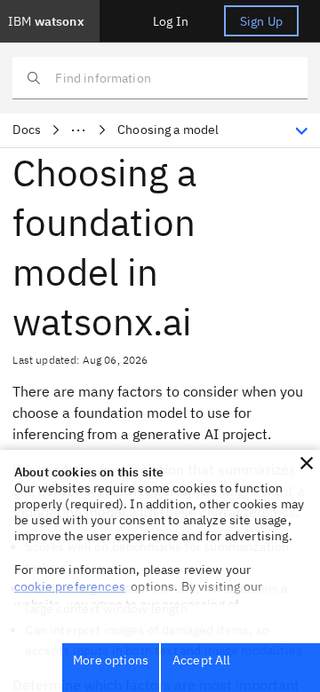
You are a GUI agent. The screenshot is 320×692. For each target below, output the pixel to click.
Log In (170, 21)
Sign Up (261, 21)
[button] (306, 463)
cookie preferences (69, 586)
